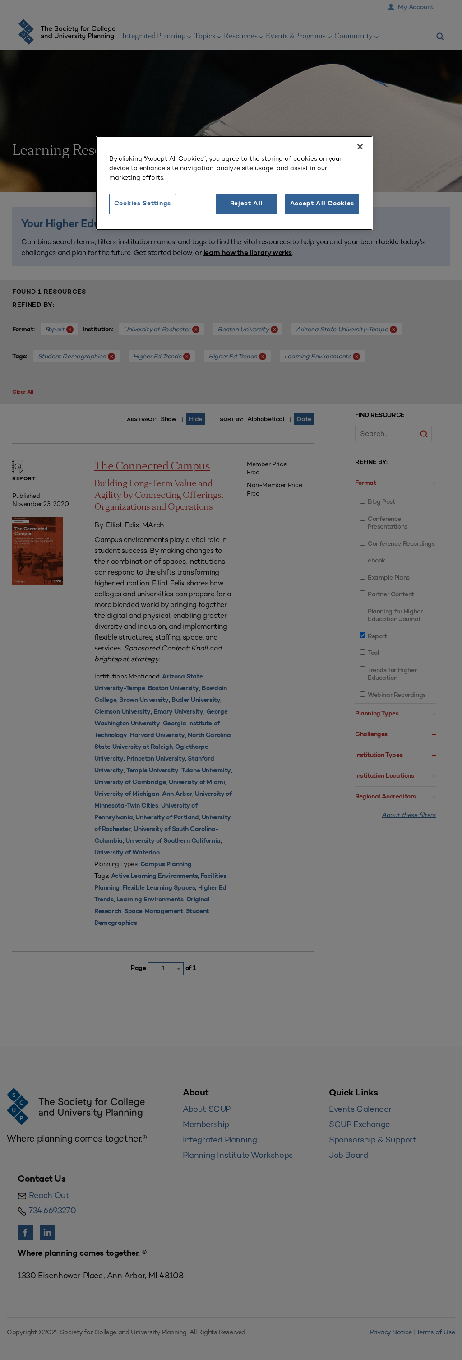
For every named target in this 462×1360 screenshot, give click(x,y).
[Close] (360, 147)
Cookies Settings (142, 203)
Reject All (246, 203)
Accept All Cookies (322, 203)
